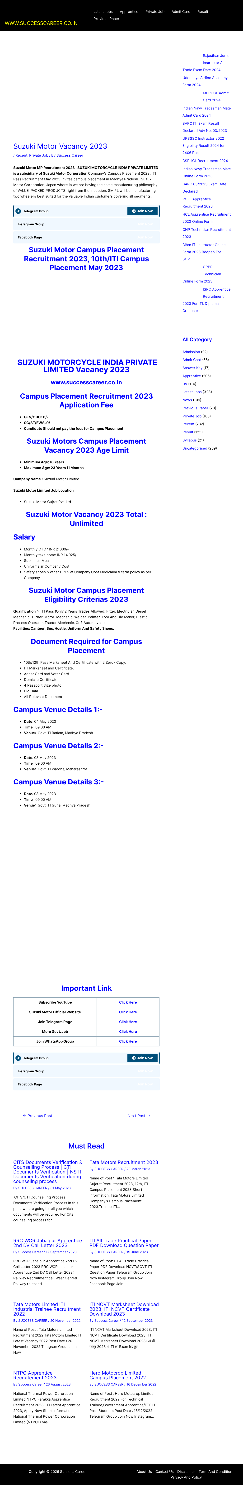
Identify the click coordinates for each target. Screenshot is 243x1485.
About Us (144, 1471)
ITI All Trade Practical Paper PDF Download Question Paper (124, 1243)
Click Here (128, 1002)
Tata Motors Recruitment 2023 (123, 1162)
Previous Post (37, 1116)
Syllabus (189, 440)
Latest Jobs (103, 11)
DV (184, 384)
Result (202, 11)
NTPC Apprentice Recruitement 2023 (35, 1375)
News (187, 400)
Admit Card (181, 11)
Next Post (139, 1116)
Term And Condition (215, 1471)
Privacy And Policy (186, 1477)
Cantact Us (164, 1471)
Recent (21, 155)
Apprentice (129, 11)
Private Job (154, 11)
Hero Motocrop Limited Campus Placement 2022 (117, 1375)
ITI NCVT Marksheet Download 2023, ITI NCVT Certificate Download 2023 (124, 1309)
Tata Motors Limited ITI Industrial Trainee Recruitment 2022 (47, 1309)
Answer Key (192, 368)
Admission (191, 352)
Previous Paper (106, 18)
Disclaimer (186, 1471)
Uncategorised (194, 448)
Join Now (145, 211)
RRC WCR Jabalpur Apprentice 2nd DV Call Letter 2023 (47, 1243)
